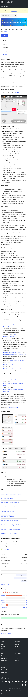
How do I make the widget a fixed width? (11, 525)
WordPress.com (6, 665)
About (2, 641)
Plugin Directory (5, 6)
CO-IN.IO (16, 92)
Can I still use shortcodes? (8, 507)
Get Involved (18, 653)
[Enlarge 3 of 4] (11, 428)
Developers (4, 658)
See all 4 (25, 572)
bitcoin (18, 575)
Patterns (17, 649)
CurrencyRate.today (14, 407)
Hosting (3, 646)
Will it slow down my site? (7, 511)
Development (6, 51)
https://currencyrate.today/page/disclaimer (14, 369)
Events (16, 655)
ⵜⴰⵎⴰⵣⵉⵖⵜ (8, 678)
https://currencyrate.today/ (17, 360)
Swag (17, 660)
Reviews (5, 44)
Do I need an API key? (7, 498)
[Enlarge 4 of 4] (24, 448)
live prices (24, 577)
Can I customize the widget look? (9, 520)
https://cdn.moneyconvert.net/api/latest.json (14, 354)
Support (5, 54)
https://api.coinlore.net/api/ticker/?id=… (13, 352)
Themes (17, 644)
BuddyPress (5, 672)
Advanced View (5, 584)
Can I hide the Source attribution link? (10, 529)
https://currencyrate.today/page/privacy (13, 364)
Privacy (3, 649)
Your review (4, 607)
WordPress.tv (5, 660)
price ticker (23, 580)
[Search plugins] (15, 15)
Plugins (16, 646)
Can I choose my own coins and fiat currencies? (7, 515)
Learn (2, 653)
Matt (3, 667)
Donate (17, 658)
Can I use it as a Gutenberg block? (10, 502)
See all (25, 607)
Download (4, 35)
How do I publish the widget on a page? (11, 494)
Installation (5, 47)
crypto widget (23, 575)
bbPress (4, 670)
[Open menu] (26, 2)
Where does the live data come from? (10, 533)
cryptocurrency (18, 577)
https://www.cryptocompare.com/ (11, 379)
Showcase (17, 641)
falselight (5, 31)
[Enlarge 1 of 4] (11, 415)
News (2, 644)
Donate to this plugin (6, 633)
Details (4, 40)
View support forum (6, 621)
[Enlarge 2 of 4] (24, 415)
